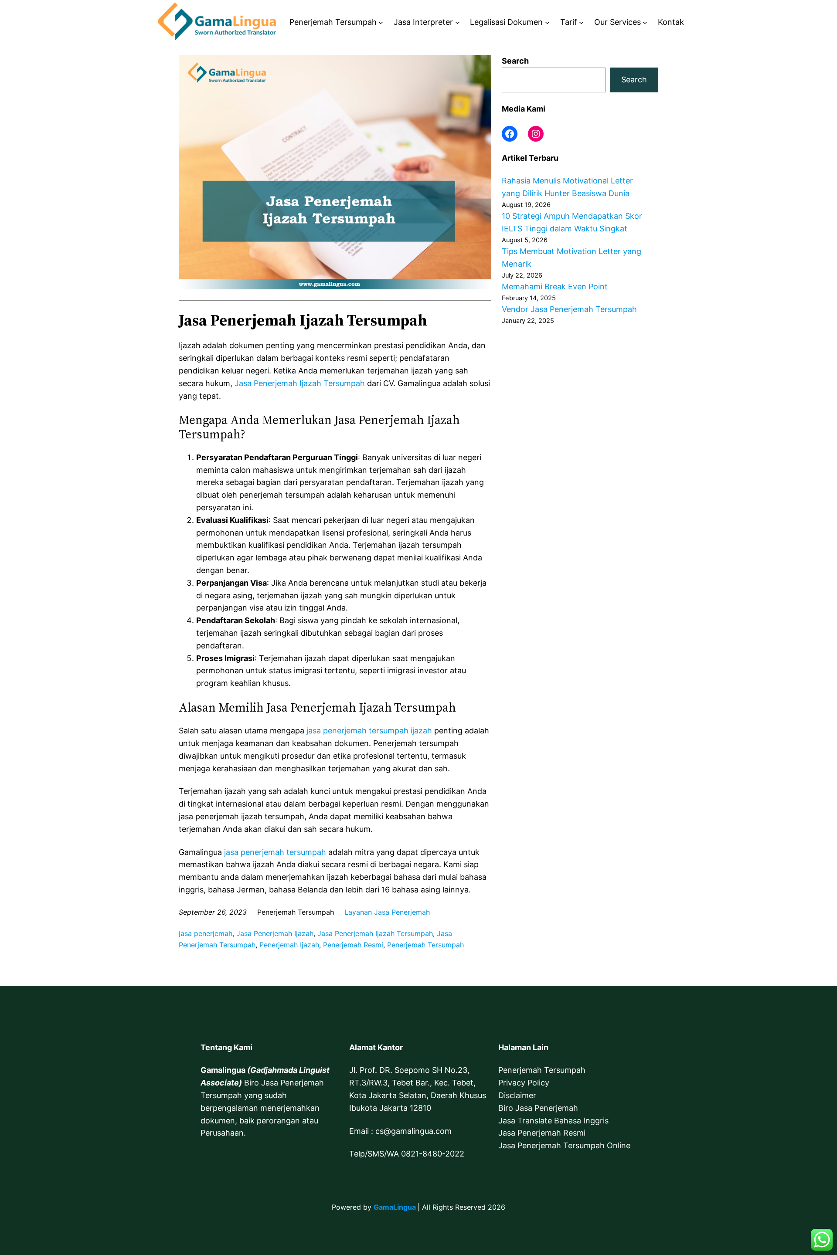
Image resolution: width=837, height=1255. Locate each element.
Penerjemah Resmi (353, 944)
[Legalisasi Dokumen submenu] (547, 22)
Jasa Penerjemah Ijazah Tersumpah (300, 383)
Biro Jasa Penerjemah (538, 1108)
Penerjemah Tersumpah (425, 944)
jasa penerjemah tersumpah (275, 852)
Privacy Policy (523, 1082)
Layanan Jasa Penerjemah (387, 912)
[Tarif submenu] (581, 22)
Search (515, 60)
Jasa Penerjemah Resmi (541, 1132)
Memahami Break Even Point (555, 286)
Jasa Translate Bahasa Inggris (553, 1120)
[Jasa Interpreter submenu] (457, 22)
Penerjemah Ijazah (289, 944)
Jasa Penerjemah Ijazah (274, 933)
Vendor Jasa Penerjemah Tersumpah (569, 309)
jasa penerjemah (205, 933)
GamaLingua (395, 1207)
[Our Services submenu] (645, 22)
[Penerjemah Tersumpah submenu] (380, 22)
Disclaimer (517, 1095)
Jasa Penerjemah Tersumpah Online (564, 1145)
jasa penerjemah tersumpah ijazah (369, 730)
